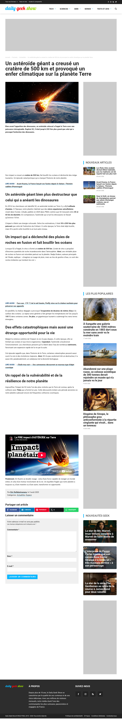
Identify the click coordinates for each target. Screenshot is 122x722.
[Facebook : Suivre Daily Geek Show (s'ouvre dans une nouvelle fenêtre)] (108, 2)
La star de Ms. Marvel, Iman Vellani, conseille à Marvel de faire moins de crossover (99, 535)
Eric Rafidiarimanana (18, 492)
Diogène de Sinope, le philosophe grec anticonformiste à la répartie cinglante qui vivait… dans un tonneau (99, 419)
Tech (51, 9)
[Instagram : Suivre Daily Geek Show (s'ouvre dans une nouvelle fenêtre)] (110, 2)
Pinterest (42, 510)
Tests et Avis (23, 1)
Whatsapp (72, 510)
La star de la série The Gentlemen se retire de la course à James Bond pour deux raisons (99, 587)
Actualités (21, 495)
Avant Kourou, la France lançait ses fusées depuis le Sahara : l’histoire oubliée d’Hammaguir (106, 185)
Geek (76, 9)
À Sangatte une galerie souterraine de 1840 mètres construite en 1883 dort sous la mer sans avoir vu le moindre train (100, 329)
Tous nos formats (10, 1)
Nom (9, 556)
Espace (29, 495)
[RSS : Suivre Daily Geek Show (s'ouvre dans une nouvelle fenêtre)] (113, 2)
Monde (88, 9)
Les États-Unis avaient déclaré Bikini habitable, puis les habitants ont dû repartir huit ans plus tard (106, 171)
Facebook (13, 510)
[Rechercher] (116, 9)
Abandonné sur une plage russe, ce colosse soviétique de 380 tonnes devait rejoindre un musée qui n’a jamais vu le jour (99, 374)
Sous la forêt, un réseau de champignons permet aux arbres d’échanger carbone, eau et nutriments (106, 200)
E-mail (10, 566)
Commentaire (13, 530)
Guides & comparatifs (35, 1)
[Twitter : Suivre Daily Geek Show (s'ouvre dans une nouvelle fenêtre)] (116, 2)
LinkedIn (27, 510)
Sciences (64, 9)
